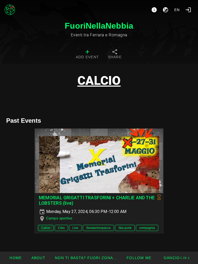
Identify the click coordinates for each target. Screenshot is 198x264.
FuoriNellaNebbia (99, 25)
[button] (86, 257)
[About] (154, 9)
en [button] (177, 10)
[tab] (87, 54)
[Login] (188, 9)
